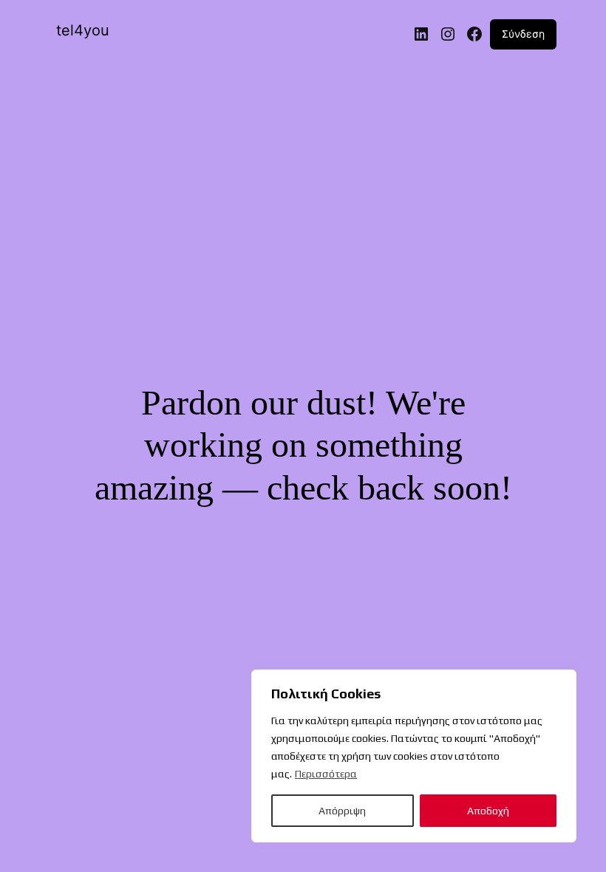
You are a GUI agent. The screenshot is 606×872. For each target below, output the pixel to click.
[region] (413, 756)
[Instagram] (448, 34)
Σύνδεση (523, 33)
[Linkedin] (421, 34)
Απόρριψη (342, 811)
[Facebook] (474, 34)
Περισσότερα (326, 774)
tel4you (82, 30)
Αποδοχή (488, 811)
